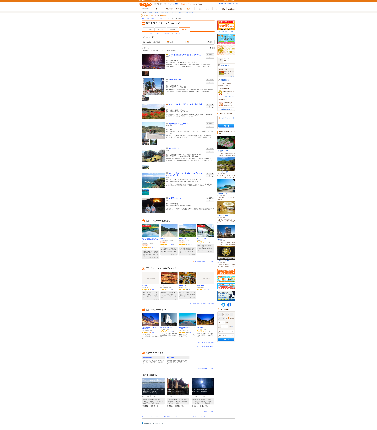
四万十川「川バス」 (177, 148)
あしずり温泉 (170, 357)
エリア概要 (149, 29)
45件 (153, 247)
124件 (171, 331)
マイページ (235, 3)
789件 (171, 244)
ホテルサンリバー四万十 (166, 327)
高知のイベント (154, 18)
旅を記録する (225, 80)
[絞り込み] (210, 42)
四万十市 (177, 33)
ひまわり (144, 285)
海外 (223, 9)
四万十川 (162, 238)
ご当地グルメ (172, 29)
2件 (171, 289)
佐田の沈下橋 (182, 238)
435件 (190, 244)
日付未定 (232, 318)
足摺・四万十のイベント (165, 18)
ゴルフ (215, 9)
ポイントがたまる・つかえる (148, 15)
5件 (189, 289)
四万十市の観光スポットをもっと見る (204, 261)
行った (210, 57)
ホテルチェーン (151, 416)
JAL (182, 416)
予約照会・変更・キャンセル (225, 3)
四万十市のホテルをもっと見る (206, 342)
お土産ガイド (182, 12)
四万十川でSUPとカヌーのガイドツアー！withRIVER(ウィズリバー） (150, 240)
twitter (223, 305)
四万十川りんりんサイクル (179, 124)
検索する (226, 126)
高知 (158, 33)
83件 (208, 331)
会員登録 (175, 4)
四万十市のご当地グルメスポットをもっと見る (202, 303)
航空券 (207, 9)
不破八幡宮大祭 (174, 79)
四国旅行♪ (170, 389)
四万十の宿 (200, 327)
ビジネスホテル (159, 416)
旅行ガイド (151, 12)
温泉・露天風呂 (167, 416)
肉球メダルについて (229, 96)
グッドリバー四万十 (202, 238)
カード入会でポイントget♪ (226, 31)
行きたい (210, 54)
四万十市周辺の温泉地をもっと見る (205, 368)
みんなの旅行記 (189, 12)
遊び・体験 (179, 9)
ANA (184, 416)
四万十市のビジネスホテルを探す (206, 346)
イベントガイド (174, 12)
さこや (162, 285)
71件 (153, 332)
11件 (208, 242)
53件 (190, 332)
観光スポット (161, 29)
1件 (153, 289)
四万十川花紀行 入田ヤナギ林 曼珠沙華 (185, 104)
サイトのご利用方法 (223, 0)
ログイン (170, 4)
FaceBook (229, 305)
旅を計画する (225, 65)
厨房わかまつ (182, 285)
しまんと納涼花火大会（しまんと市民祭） (185, 55)
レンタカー (200, 9)
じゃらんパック (169, 9)
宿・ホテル (144, 416)
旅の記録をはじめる (226, 109)
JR (180, 416)
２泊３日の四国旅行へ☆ (199, 389)
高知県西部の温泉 (147, 357)
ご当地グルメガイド (165, 12)
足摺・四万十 (167, 33)
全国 (151, 33)
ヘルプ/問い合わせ (233, 0)
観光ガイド (157, 12)
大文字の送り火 (175, 198)
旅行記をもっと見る (209, 411)
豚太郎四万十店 (201, 285)
